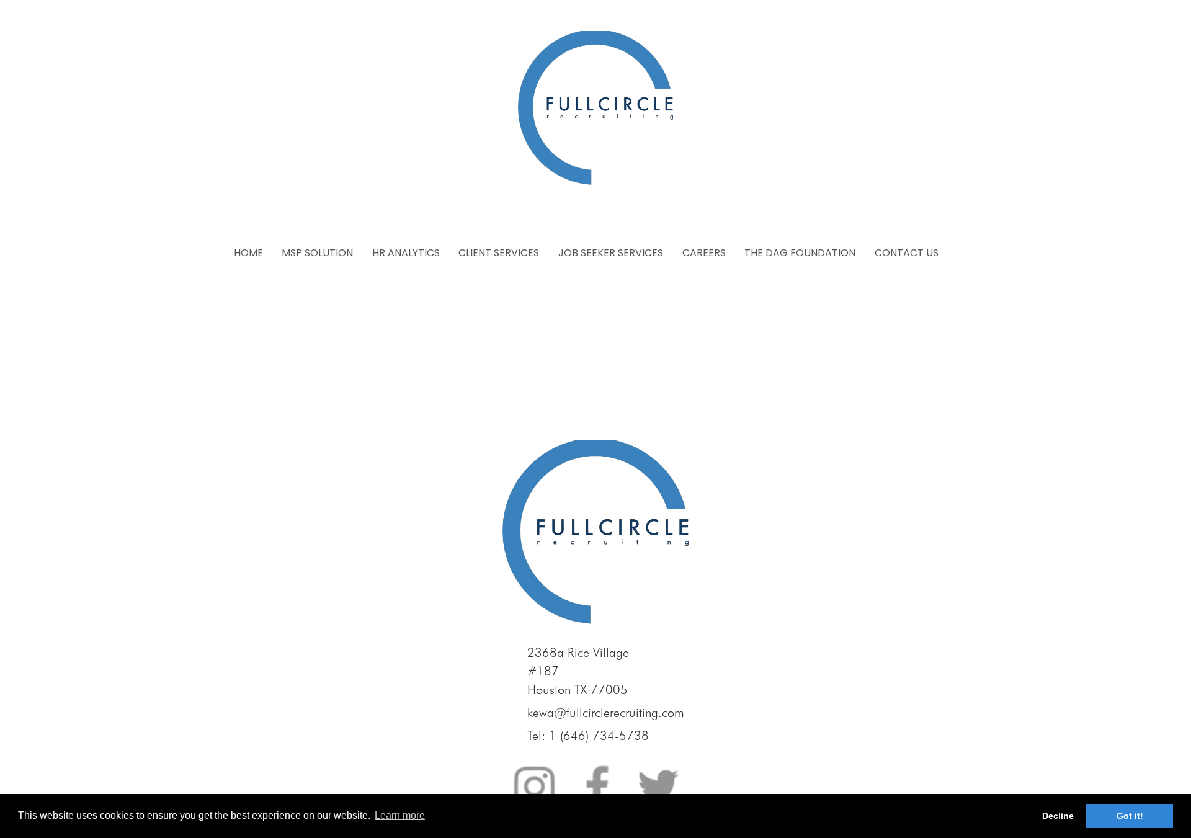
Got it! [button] (1130, 816)
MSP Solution (317, 253)
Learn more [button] (400, 815)
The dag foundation (799, 253)
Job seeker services (610, 253)
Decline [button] (1058, 816)
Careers (704, 253)
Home (248, 253)
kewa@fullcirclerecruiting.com (605, 712)
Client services (498, 253)
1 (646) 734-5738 (599, 735)
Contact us (907, 253)
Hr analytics (406, 253)
